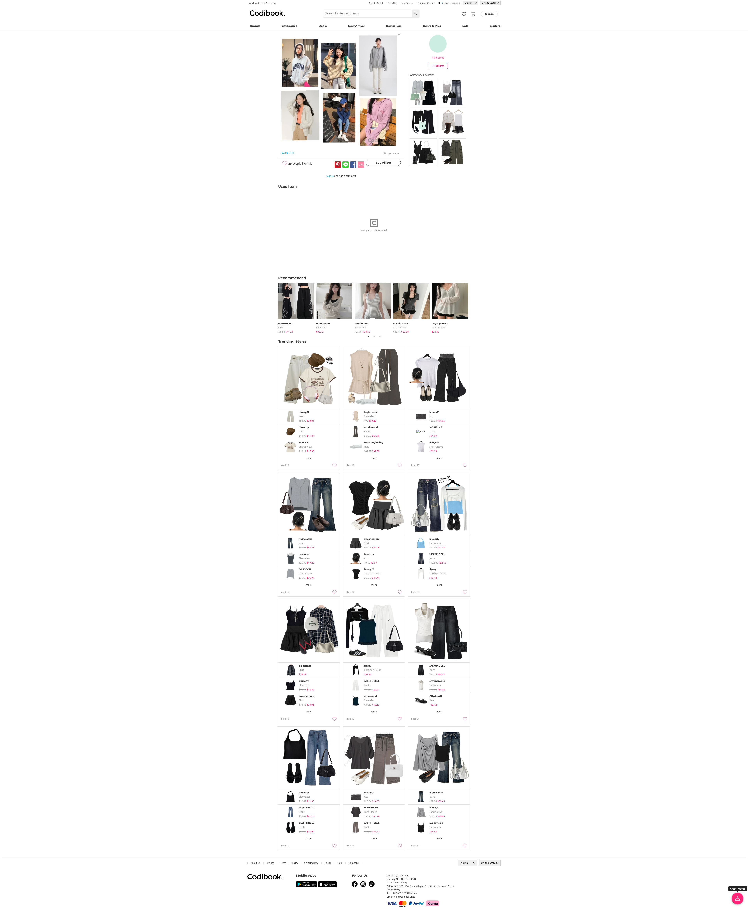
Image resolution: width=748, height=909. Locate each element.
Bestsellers (393, 26)
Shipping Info (311, 863)
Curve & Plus (432, 26)
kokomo (438, 58)
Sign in (330, 176)
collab (328, 863)
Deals (323, 26)
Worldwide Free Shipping (262, 3)
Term (283, 863)
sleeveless (360, 327)
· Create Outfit (375, 3)
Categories (289, 26)
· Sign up (391, 3)
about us (255, 863)
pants (281, 327)
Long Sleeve (438, 327)
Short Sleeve (400, 327)
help (339, 863)
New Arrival (356, 26)
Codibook (267, 13)
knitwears (321, 327)
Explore (495, 26)
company (353, 863)
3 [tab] (380, 336)
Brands (255, 26)
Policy (295, 863)
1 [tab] (368, 336)
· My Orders (406, 3)
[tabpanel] (297, 307)
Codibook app (452, 3)
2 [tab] (374, 336)
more (309, 458)
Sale (465, 26)
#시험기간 (287, 153)
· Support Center (426, 3)
